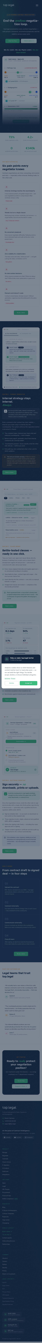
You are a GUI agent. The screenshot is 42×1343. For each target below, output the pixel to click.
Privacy (13, 678)
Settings (7, 678)
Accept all (28, 683)
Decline (11, 683)
